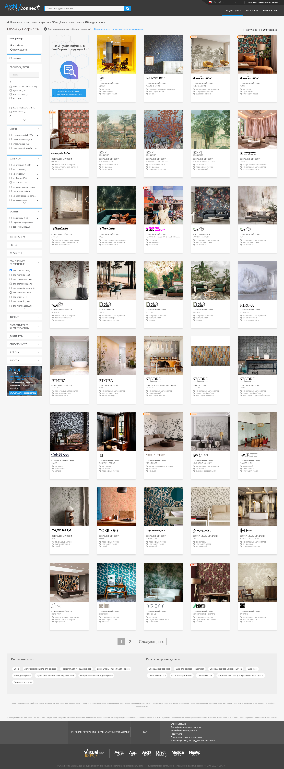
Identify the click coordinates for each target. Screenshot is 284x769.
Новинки (16, 58)
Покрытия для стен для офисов (76, 669)
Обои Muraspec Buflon (181, 675)
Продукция (232, 10)
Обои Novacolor (205, 675)
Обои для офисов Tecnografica (190, 669)
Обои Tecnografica (157, 675)
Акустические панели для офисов (40, 669)
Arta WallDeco (20, 94)
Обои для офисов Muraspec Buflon (226, 669)
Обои (16, 669)
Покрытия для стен (23, 682)
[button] (24, 67)
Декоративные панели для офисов (113, 669)
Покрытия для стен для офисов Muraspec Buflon (240, 675)
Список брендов (178, 724)
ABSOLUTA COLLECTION (25, 87)
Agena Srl (18, 90)
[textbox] (84, 8)
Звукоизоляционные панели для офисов (55, 675)
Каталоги (252, 10)
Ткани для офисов (22, 675)
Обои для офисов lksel (159, 669)
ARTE (16, 98)
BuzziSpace (19, 112)
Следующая (151, 641)
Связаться (116, 40)
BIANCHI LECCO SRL (23, 108)
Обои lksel (252, 669)
